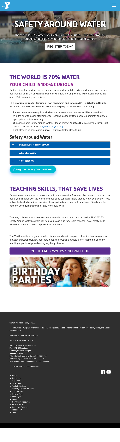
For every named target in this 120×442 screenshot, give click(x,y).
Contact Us (16, 378)
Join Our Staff (17, 391)
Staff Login (16, 397)
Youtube (108, 372)
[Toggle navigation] (114, 5)
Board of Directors (19, 405)
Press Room (17, 410)
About (14, 399)
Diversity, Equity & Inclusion (23, 389)
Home (14, 376)
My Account (16, 383)
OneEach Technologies (29, 335)
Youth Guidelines (19, 386)
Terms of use (15, 340)
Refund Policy (17, 394)
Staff (14, 412)
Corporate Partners (19, 407)
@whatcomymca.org (53, 126)
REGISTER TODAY (60, 46)
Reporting (16, 381)
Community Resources (21, 402)
